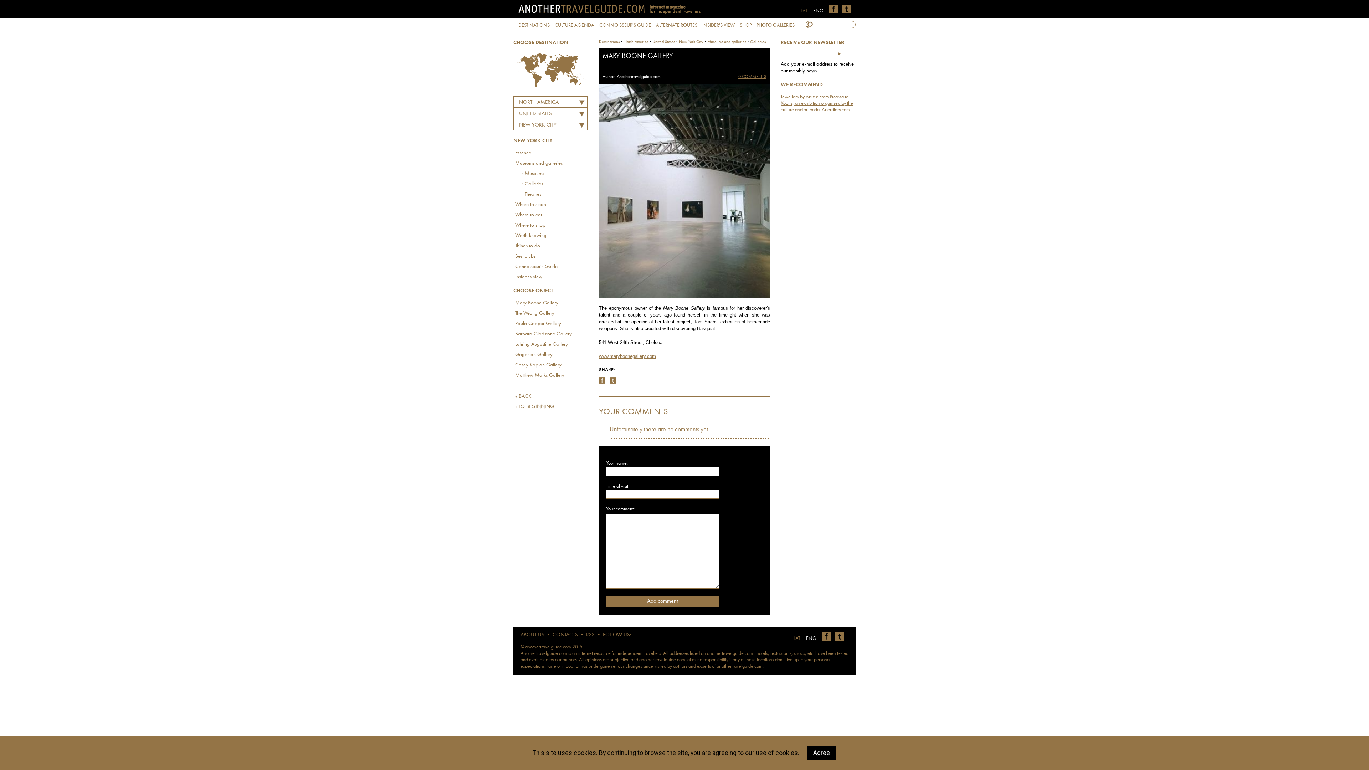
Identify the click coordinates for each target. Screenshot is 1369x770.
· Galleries (532, 184)
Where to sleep (530, 204)
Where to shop (530, 225)
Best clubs (525, 256)
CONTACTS (565, 635)
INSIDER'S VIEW (718, 25)
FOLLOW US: (617, 635)
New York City (538, 125)
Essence (523, 153)
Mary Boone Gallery (536, 303)
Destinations (609, 42)
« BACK (523, 396)
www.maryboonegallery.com (627, 356)
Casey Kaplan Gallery (538, 365)
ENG (818, 11)
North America (539, 102)
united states (663, 42)
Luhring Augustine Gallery (541, 344)
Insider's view (528, 277)
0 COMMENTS (752, 77)
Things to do (527, 246)
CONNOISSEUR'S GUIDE (625, 25)
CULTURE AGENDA (574, 25)
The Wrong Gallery (534, 313)
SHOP (746, 25)
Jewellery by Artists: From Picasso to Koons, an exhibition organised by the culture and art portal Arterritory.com (817, 103)
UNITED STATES (535, 114)
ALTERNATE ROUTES (676, 25)
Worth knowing (531, 235)
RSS (590, 635)
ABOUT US (532, 635)
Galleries (758, 42)
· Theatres (531, 194)
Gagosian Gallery (534, 355)
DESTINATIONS (534, 25)
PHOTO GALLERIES (776, 25)
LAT (804, 11)
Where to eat (528, 215)
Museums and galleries (539, 163)
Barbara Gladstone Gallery (543, 334)
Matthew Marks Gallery (539, 375)
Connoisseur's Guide (536, 267)
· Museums (533, 173)
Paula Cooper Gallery (538, 324)
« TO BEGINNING (534, 407)
